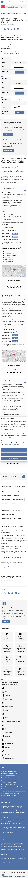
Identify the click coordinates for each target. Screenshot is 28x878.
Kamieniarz (8, 747)
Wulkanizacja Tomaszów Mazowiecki (11, 788)
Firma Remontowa (9, 739)
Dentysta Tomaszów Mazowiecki (10, 771)
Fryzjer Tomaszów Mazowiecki (9, 784)
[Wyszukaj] (24, 2)
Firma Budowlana (9, 754)
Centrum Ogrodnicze (10, 758)
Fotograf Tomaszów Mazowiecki (10, 782)
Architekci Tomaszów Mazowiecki (7, 661)
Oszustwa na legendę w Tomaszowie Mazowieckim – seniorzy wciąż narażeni (15, 832)
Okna (6, 702)
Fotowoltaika (8, 714)
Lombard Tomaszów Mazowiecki (10, 775)
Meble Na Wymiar (9, 706)
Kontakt (23, 858)
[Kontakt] (22, 2)
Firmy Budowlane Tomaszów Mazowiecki (21, 650)
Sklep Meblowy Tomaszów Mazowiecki (7, 638)
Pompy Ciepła (8, 699)
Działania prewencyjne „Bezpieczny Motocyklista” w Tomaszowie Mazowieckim (15, 828)
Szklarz (7, 691)
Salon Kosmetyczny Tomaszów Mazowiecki (12, 786)
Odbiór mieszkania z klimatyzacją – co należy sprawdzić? (13, 816)
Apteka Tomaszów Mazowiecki (10, 773)
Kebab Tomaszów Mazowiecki (9, 795)
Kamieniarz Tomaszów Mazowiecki (21, 638)
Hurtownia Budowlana (10, 751)
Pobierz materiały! (8, 150)
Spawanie (7, 695)
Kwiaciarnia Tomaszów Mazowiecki (11, 777)
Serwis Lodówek (9, 736)
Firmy (9, 12)
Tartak (6, 688)
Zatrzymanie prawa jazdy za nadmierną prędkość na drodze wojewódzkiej (14, 820)
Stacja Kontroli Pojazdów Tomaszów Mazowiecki (14, 791)
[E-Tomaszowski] (5, 2)
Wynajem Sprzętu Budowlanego (12, 721)
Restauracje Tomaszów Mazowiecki (11, 793)
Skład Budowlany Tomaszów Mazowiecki (7, 650)
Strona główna (4, 12)
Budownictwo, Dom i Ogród (18, 12)
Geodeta (7, 710)
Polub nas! (6, 621)
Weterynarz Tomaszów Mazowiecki (11, 780)
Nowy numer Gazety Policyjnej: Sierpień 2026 (13, 810)
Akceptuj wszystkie (13, 458)
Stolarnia (7, 725)
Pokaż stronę (15, 236)
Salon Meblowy (9, 743)
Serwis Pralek (8, 732)
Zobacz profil (15, 233)
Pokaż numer (15, 239)
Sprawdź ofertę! (8, 134)
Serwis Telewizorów (10, 728)
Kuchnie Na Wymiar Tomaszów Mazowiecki (7, 673)
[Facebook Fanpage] (20, 2)
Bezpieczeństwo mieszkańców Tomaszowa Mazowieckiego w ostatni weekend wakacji (12, 807)
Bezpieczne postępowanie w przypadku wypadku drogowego (14, 813)
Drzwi (6, 717)
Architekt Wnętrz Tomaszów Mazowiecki (21, 673)
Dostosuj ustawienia (14, 454)
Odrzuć (14, 450)
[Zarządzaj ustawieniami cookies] (3, 875)
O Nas (8, 872)
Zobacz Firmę (19, 72)
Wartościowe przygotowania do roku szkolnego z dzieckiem (14, 824)
